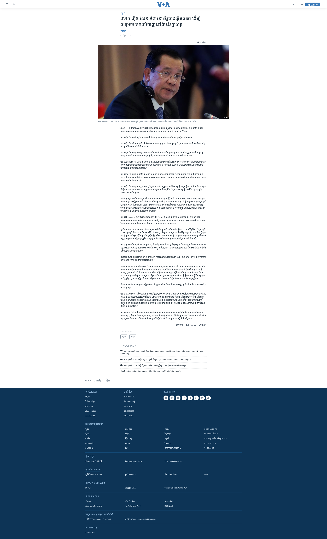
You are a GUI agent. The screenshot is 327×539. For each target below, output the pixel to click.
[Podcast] (202, 398)
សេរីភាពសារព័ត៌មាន (211, 434)
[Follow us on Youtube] (178, 398)
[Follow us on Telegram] (190, 398)
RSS (206, 475)
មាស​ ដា (123, 31)
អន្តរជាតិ (87, 434)
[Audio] (294, 4)
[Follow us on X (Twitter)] (172, 398)
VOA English (130, 501)
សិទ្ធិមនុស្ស (128, 438)
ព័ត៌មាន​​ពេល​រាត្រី (129, 402)
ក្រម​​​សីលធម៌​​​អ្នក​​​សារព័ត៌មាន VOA (176, 488)
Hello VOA (128, 406)
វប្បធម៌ (167, 438)
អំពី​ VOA (88, 488)
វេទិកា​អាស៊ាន (128, 416)
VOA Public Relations (93, 506)
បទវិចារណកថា (209, 448)
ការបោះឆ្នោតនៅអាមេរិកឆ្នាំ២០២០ (215, 438)
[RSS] (196, 398)
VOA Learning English (173, 461)
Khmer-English (210, 443)
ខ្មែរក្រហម (168, 443)
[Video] (301, 4)
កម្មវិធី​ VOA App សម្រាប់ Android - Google (140, 519)
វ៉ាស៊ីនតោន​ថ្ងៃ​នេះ (90, 402)
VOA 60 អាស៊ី (90, 416)
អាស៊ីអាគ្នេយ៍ (89, 448)
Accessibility (169, 501)
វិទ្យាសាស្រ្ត (168, 434)
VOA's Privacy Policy (133, 506)
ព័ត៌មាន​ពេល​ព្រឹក (129, 397)
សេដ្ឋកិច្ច (127, 434)
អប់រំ (126, 448)
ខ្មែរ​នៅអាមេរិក (89, 443)
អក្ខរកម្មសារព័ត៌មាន (210, 429)
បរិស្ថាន (167, 429)
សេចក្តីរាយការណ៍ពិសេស (173, 448)
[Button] (202, 42)
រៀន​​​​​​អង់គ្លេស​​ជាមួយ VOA (133, 461)
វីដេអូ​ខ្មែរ (87, 397)
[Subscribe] (208, 398)
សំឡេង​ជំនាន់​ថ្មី (129, 411)
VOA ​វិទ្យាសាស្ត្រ (90, 411)
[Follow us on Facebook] (166, 398)
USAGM (88, 501)
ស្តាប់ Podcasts (130, 475)
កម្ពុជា (122, 13)
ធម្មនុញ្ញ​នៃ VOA (130, 488)
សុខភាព (127, 443)
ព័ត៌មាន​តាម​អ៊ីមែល (171, 475)
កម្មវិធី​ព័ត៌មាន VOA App (93, 475)
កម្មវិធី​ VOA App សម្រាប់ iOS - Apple (98, 519)
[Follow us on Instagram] (184, 398)
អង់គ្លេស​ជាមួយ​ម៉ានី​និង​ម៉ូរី (93, 461)
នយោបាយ (128, 429)
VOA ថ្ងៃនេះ (89, 406)
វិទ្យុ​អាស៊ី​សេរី (169, 506)
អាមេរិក (87, 438)
